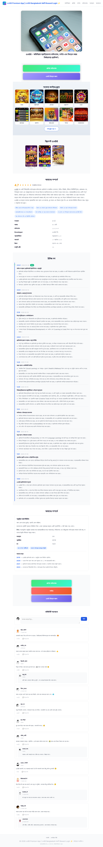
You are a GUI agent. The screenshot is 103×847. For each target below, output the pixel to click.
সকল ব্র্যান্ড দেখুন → (51, 129)
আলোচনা (98, 3)
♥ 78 (18, 638)
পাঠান (84, 619)
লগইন (78, 3)
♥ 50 (18, 670)
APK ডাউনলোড (52, 68)
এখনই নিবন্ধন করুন (51, 76)
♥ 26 (18, 654)
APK (73, 3)
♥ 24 (18, 697)
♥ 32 (18, 744)
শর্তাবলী (47, 837)
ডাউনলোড (85, 3)
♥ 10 (18, 728)
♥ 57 (18, 713)
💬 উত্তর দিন (25, 638)
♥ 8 (18, 772)
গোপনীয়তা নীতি (54, 837)
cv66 (16, 189)
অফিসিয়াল (67, 3)
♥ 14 (18, 787)
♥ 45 (18, 815)
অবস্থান (92, 3)
